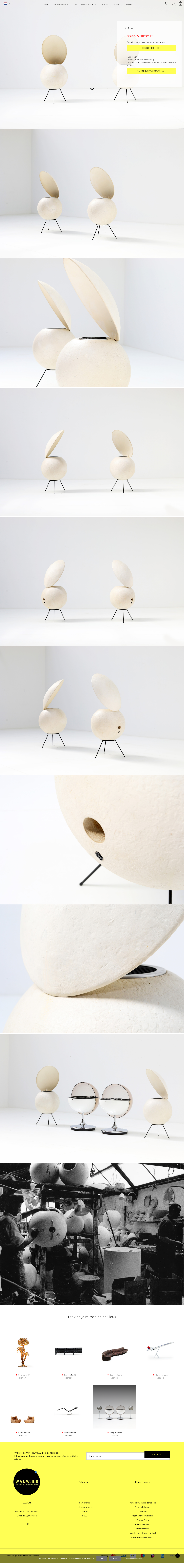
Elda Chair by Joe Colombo (142, 1537)
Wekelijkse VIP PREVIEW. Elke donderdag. (46, 1456)
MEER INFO (22, 1378)
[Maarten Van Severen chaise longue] (69, 1406)
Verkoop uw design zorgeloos (143, 1503)
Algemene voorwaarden (143, 1516)
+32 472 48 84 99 (31, 1511)
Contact (129, 4)
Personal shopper (143, 1507)
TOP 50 (105, 4)
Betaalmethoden (142, 1524)
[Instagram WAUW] (28, 1524)
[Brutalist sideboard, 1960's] (69, 1349)
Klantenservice (142, 1529)
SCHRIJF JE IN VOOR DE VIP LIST (151, 71)
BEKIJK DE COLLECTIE (151, 48)
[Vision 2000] (114, 1406)
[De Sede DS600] (114, 1349)
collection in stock (83, 4)
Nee (115, 1559)
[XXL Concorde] (160, 1349)
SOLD (116, 4)
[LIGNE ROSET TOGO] (23, 1406)
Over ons (143, 1511)
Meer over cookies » (134, 1559)
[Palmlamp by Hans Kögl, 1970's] (23, 1349)
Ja (102, 1559)
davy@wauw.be (30, 1516)
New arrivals (61, 4)
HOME (45, 4)
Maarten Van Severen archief (143, 1533)
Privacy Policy (143, 1520)
